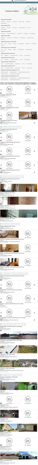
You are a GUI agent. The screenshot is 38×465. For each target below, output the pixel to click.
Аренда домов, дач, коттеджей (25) (8, 47)
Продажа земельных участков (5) (8, 53)
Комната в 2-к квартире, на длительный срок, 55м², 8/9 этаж (12, 267)
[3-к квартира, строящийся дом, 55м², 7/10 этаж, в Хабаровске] (9, 106)
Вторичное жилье (21, 21)
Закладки (17, 2)
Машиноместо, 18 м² (4, 418)
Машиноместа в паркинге (9, 63)
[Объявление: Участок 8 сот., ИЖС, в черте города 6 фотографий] (18, 367)
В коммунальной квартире (11, 33)
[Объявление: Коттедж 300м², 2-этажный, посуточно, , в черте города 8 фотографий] (13, 323)
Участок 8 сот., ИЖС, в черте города (7, 368)
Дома (2, 43)
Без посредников (3, 23)
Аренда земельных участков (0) (7, 57)
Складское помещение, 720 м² (6, 460)
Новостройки (28, 21)
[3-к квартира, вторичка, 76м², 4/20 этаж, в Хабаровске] (9, 93)
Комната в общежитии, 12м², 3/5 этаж (7, 218)
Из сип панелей (33, 43)
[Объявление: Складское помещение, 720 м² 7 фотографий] (18, 459)
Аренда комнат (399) (5, 35)
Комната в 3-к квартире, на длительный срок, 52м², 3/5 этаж (12, 253)
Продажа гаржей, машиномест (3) (8, 61)
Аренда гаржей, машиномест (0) (8, 65)
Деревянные (27, 43)
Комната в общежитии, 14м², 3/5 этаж (7, 205)
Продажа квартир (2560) (6, 19)
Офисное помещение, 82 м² (5, 446)
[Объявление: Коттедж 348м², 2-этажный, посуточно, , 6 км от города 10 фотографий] (9, 288)
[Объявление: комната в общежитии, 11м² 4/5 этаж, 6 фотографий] (18, 191)
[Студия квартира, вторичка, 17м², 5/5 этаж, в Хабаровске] (9, 119)
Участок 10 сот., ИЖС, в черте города (7, 354)
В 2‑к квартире (19, 33)
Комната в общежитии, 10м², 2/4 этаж (7, 226)
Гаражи (2, 63)
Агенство (21, 55)
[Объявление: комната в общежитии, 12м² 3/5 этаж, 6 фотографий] (18, 217)
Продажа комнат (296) (5, 31)
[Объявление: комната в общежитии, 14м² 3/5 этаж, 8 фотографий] (18, 204)
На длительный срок (22, 27)
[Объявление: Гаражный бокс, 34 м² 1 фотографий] (18, 403)
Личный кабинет (23, 2)
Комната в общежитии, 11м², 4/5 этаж (7, 192)
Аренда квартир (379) (5, 25)
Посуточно (28, 27)
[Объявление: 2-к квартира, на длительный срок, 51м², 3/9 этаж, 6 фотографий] (12, 177)
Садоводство (7, 55)
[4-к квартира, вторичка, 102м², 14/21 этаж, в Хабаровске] (11, 126)
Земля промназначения (14, 55)
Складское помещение (4, 79)
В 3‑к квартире (26, 33)
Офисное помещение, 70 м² (5, 432)
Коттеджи (9, 43)
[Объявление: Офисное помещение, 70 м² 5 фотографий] (18, 431)
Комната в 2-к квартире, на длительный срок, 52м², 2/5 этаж (12, 239)
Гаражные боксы (17, 63)
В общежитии (3, 33)
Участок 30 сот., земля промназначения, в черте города (11, 340)
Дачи (5, 43)
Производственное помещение (15, 79)
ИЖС (1, 55)
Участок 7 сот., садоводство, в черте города (9, 377)
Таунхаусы (14, 43)
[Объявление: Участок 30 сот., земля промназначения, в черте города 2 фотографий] (18, 339)
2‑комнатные (9, 21)
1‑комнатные (3, 21)
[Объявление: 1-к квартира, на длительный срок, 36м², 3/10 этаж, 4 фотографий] (9, 141)
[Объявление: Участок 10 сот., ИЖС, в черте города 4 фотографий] (18, 353)
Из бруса (2, 45)
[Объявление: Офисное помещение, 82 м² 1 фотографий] (18, 445)
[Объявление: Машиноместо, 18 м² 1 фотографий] (18, 417)
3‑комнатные (15, 21)
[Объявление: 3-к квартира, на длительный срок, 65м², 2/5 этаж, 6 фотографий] (9, 155)
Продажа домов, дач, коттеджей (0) (8, 41)
